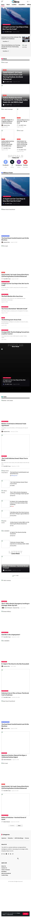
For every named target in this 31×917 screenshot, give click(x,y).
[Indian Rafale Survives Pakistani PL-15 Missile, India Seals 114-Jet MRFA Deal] (7, 135)
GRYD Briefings (6, 24)
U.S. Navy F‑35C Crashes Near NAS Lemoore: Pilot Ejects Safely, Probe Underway (19, 503)
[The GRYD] (15, 1)
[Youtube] (25, 164)
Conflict (13, 485)
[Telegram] (12, 854)
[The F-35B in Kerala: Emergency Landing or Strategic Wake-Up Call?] (5, 494)
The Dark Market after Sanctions (12, 296)
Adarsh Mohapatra (8, 607)
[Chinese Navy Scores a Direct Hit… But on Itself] (23, 113)
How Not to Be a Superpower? (10, 634)
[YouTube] (6, 854)
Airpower (13, 495)
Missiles (10, 838)
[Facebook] (6, 164)
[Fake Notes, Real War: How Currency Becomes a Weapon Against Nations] (5, 514)
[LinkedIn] (10, 854)
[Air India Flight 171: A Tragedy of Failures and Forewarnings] (7, 113)
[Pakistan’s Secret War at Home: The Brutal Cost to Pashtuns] (26, 39)
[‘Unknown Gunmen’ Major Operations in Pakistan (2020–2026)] (5, 544)
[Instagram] (19, 164)
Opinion (3, 838)
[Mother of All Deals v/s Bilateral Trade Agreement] (15, 411)
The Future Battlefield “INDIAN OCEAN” (14, 309)
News (4, 95)
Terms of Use (10, 914)
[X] (12, 164)
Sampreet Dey (6, 125)
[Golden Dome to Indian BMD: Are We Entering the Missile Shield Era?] (5, 524)
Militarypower (14, 475)
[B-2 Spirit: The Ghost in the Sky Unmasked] (5, 534)
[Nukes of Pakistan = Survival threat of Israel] (15, 805)
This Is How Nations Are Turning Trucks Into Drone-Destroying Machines (10, 47)
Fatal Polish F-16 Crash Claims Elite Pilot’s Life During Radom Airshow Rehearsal (22, 144)
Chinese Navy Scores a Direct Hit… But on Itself (23, 121)
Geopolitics (5, 294)
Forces (27, 838)
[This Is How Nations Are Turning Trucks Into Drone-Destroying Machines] (26, 47)
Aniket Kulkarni (8, 570)
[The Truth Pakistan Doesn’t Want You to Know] (15, 445)
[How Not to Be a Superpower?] (15, 622)
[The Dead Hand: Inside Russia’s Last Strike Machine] (15, 223)
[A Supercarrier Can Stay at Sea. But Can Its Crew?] (15, 16)
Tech (3, 317)
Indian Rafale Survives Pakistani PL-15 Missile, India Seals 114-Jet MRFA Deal (15, 100)
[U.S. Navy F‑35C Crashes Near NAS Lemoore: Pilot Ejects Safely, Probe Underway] (5, 504)
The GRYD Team (8, 31)
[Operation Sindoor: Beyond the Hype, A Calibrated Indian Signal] (15, 742)
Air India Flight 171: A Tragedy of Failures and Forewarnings (7, 121)
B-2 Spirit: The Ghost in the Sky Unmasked (15, 664)
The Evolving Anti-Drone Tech (11, 320)
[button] (25, 914)
